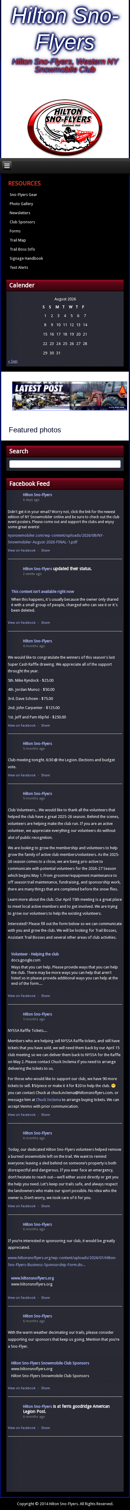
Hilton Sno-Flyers (37, 494)
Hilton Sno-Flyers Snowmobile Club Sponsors (50, 1363)
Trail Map (18, 240)
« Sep (13, 361)
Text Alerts (19, 267)
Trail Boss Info (22, 249)
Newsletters (20, 213)
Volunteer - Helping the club (35, 954)
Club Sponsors (22, 222)
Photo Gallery (21, 203)
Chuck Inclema (48, 1099)
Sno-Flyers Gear (23, 194)
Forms (15, 231)
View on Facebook (21, 550)
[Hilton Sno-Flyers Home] (65, 128)
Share (45, 550)
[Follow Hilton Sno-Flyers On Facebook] (65, 87)
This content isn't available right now (42, 591)
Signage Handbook (26, 258)
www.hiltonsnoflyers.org (32, 1278)
